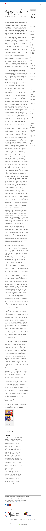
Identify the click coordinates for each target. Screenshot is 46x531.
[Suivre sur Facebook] (8, 505)
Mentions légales (8, 523)
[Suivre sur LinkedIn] (5, 505)
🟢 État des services (23, 524)
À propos (32, 123)
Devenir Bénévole (13, 519)
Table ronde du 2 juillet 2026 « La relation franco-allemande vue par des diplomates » (32, 36)
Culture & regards (14, 16)
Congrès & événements (32, 135)
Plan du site (38, 523)
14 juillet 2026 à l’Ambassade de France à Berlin (32, 25)
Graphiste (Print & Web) (32, 93)
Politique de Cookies (30, 523)
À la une (32, 109)
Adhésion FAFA (21, 519)
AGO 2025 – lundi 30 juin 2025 (32, 52)
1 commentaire (22, 16)
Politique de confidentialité (19, 523)
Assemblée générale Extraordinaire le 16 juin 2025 (33, 68)
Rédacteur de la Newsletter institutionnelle (32, 86)
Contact (27, 519)
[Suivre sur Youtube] (10, 505)
